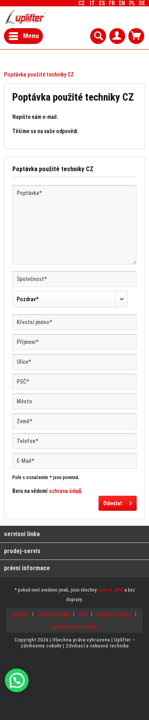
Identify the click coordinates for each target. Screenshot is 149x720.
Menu (31, 36)
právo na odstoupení (74, 627)
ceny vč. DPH (110, 590)
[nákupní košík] (136, 36)
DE (142, 3)
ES (102, 3)
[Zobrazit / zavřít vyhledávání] (98, 36)
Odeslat (112, 503)
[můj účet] (117, 36)
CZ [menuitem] (111, 3)
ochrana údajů (65, 491)
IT (92, 3)
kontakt (20, 614)
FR (112, 3)
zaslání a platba (114, 614)
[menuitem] (142, 3)
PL (132, 3)
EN (122, 3)
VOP (82, 614)
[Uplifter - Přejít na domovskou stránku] (25, 17)
